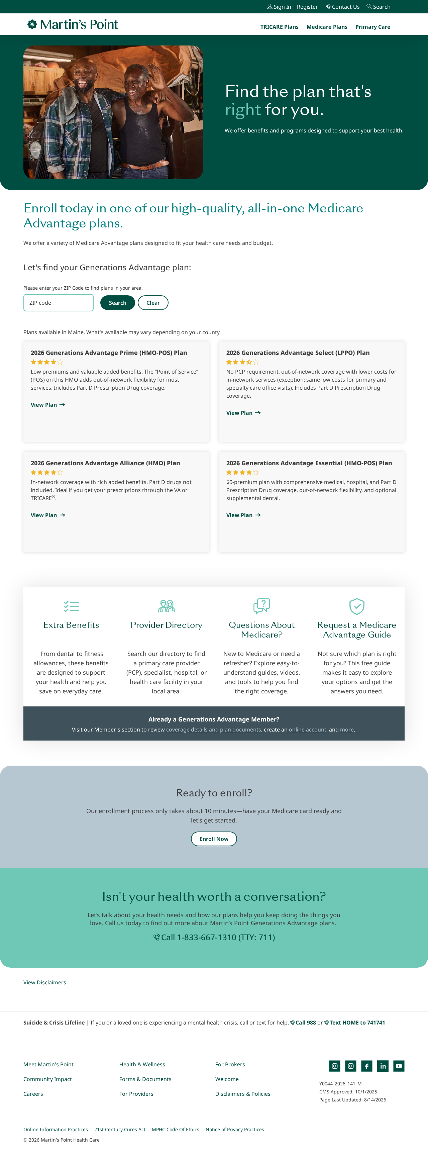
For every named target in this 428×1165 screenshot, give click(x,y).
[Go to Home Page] (73, 24)
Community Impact (47, 1079)
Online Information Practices (55, 1129)
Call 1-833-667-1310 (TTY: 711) (218, 937)
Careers (33, 1093)
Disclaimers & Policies (243, 1093)
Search (117, 302)
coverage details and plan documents (213, 729)
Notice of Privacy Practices (235, 1129)
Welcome (227, 1079)
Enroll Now (214, 839)
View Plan (44, 404)
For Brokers (230, 1064)
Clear (153, 302)
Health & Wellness (142, 1064)
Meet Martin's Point (48, 1064)
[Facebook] (366, 1066)
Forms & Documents (145, 1079)
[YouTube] (399, 1066)
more (347, 729)
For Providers (136, 1093)
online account (307, 729)
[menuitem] (373, 27)
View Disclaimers (44, 982)
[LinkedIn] (383, 1066)
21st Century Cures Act (119, 1129)
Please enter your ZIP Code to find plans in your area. (83, 288)
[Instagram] (350, 1066)
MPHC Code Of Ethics (175, 1129)
